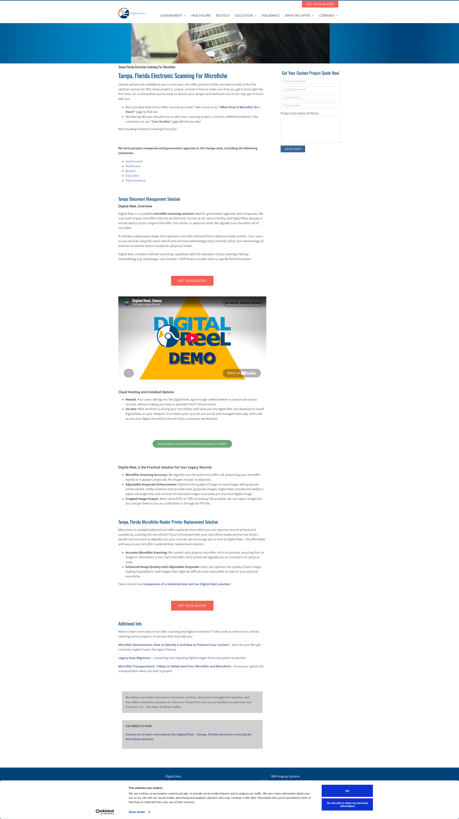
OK (347, 790)
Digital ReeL (173, 776)
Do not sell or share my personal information (347, 804)
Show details (137, 811)
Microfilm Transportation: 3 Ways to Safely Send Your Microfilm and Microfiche (174, 666)
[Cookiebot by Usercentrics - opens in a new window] (105, 812)
